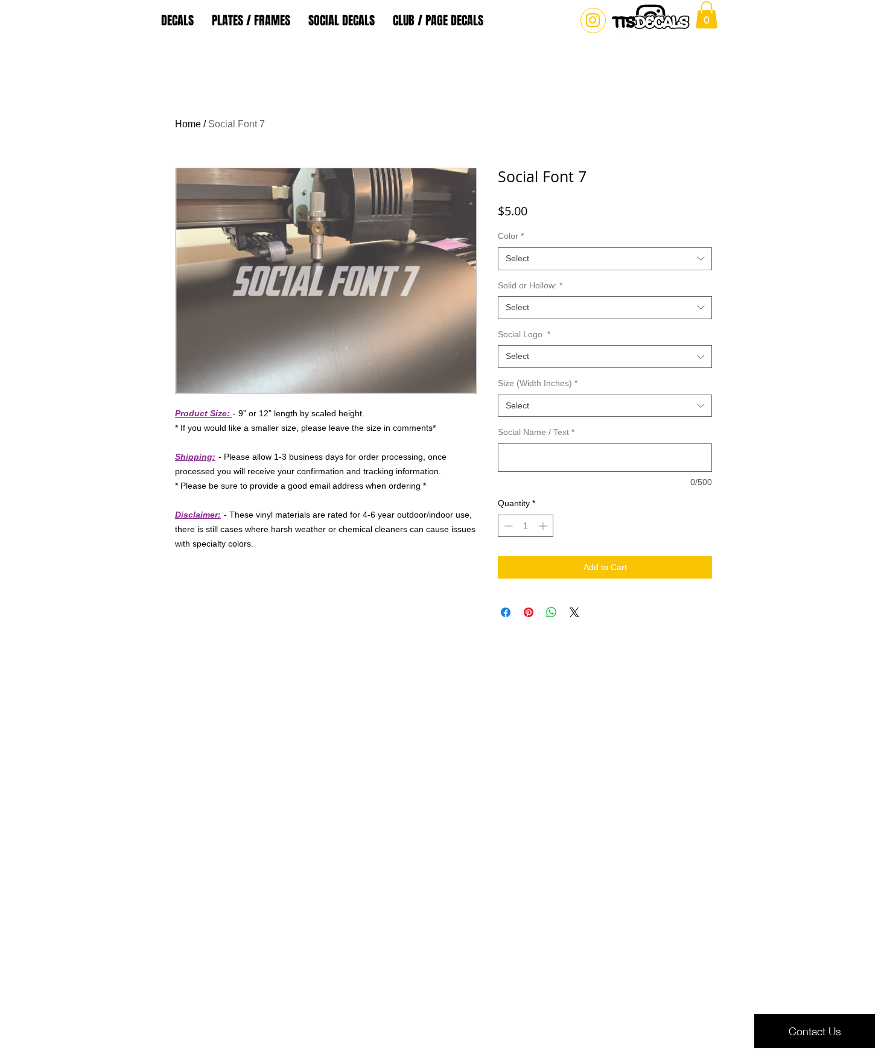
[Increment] (544, 525)
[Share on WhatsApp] (551, 612)
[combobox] (605, 258)
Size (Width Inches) (537, 383)
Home (188, 124)
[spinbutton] (525, 525)
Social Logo (524, 334)
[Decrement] (507, 525)
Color (511, 236)
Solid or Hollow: (530, 285)
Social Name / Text (536, 432)
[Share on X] (574, 612)
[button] (706, 14)
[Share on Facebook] (505, 612)
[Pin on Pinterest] (528, 612)
